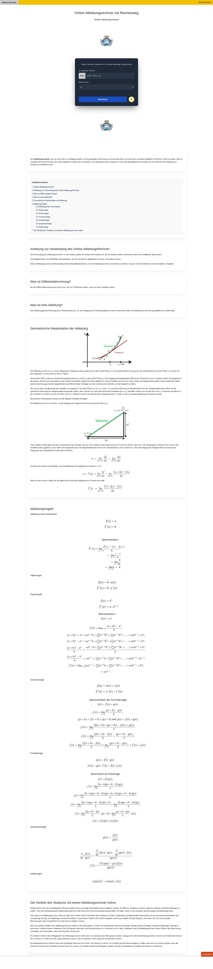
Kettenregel (42, 227)
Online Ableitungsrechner (43, 187)
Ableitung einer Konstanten (48, 207)
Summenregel (43, 217)
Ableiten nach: (84, 82)
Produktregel (42, 220)
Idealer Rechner (9, 2)
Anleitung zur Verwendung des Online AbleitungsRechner (55, 190)
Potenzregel (42, 213)
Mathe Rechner (205, 2)
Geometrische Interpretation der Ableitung (49, 200)
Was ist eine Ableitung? (42, 197)
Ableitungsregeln (39, 204)
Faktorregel (42, 210)
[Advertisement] (106, 40)
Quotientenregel (44, 224)
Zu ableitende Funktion (87, 71)
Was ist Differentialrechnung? (44, 194)
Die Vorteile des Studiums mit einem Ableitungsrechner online (57, 230)
